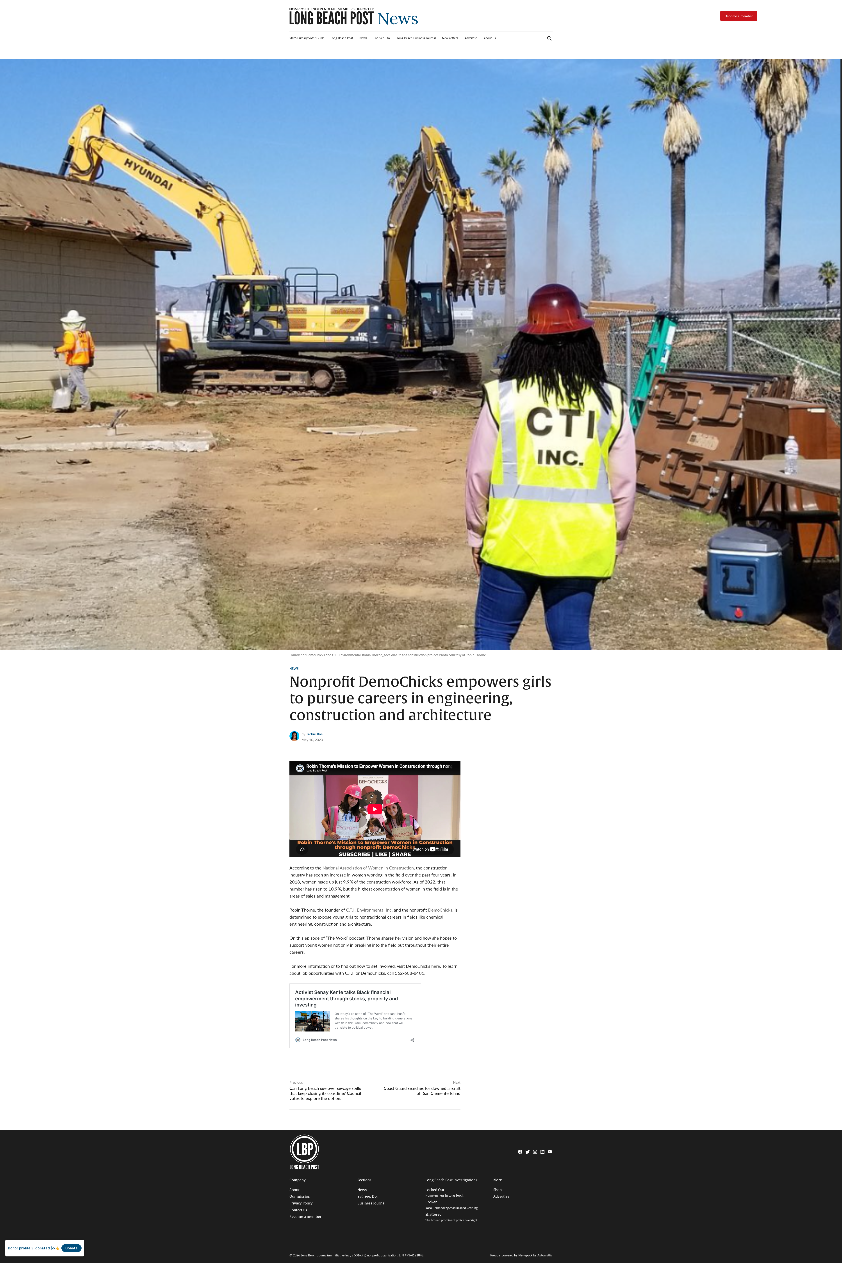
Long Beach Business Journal (416, 38)
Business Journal (371, 1203)
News (363, 38)
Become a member (739, 15)
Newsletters (450, 38)
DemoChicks (440, 910)
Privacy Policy (301, 1203)
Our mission (299, 1196)
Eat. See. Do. (382, 38)
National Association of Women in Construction (368, 868)
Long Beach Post (342, 38)
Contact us (298, 1210)
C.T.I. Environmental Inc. (369, 910)
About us (489, 38)
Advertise (470, 38)
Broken (451, 1205)
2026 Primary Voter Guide (306, 38)
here (435, 966)
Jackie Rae (314, 733)
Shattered (451, 1217)
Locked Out (444, 1193)
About (294, 1190)
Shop (497, 1190)
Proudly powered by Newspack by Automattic (521, 1255)
